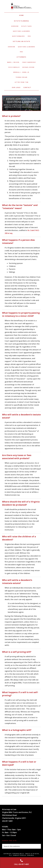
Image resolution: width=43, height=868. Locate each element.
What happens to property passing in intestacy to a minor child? (21, 314)
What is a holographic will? (16, 730)
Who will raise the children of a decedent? (19, 538)
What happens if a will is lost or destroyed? (19, 763)
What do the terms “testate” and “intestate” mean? (20, 207)
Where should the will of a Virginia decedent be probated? (21, 503)
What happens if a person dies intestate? (18, 241)
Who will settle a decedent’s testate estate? (21, 416)
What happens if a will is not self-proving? (20, 694)
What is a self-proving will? (16, 651)
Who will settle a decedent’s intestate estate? (17, 582)
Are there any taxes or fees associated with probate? (16, 457)
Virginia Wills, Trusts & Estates (21, 6)
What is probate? (11, 116)
